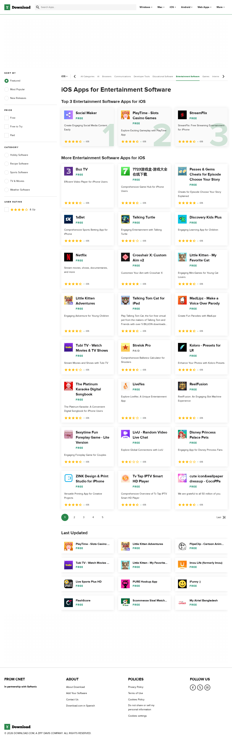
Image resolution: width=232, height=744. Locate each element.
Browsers (106, 76)
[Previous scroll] (75, 76)
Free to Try (16, 126)
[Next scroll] (223, 76)
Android (185, 7)
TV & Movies (17, 181)
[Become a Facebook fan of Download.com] (193, 687)
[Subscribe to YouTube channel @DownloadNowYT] (207, 687)
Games (205, 76)
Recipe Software (19, 163)
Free (12, 117)
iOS (172, 7)
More (220, 7)
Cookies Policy (136, 699)
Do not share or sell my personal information (141, 707)
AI (98, 76)
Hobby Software (19, 155)
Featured (15, 80)
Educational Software (163, 76)
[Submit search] (38, 7)
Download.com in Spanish (80, 705)
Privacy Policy (135, 687)
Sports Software (19, 172)
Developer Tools (142, 76)
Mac (160, 7)
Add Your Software (76, 693)
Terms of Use (135, 693)
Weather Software (20, 189)
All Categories (87, 76)
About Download (75, 687)
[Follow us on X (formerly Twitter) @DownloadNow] (200, 687)
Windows (145, 7)
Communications (122, 76)
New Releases (18, 98)
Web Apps (203, 7)
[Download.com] (17, 7)
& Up (32, 209)
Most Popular (17, 89)
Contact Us (72, 699)
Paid (12, 135)
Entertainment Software (188, 76)
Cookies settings (137, 715)
